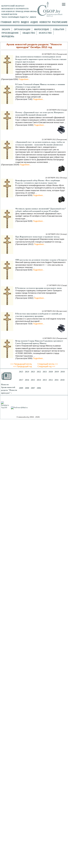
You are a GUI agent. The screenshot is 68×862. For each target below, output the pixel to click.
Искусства (45, 33)
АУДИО (34, 22)
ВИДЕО (25, 22)
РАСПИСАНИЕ (59, 22)
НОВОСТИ (45, 22)
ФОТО (16, 22)
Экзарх (6, 29)
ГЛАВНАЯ (6, 22)
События (58, 29)
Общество (28, 33)
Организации (22, 29)
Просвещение (10, 33)
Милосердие (41, 29)
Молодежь (8, 36)
